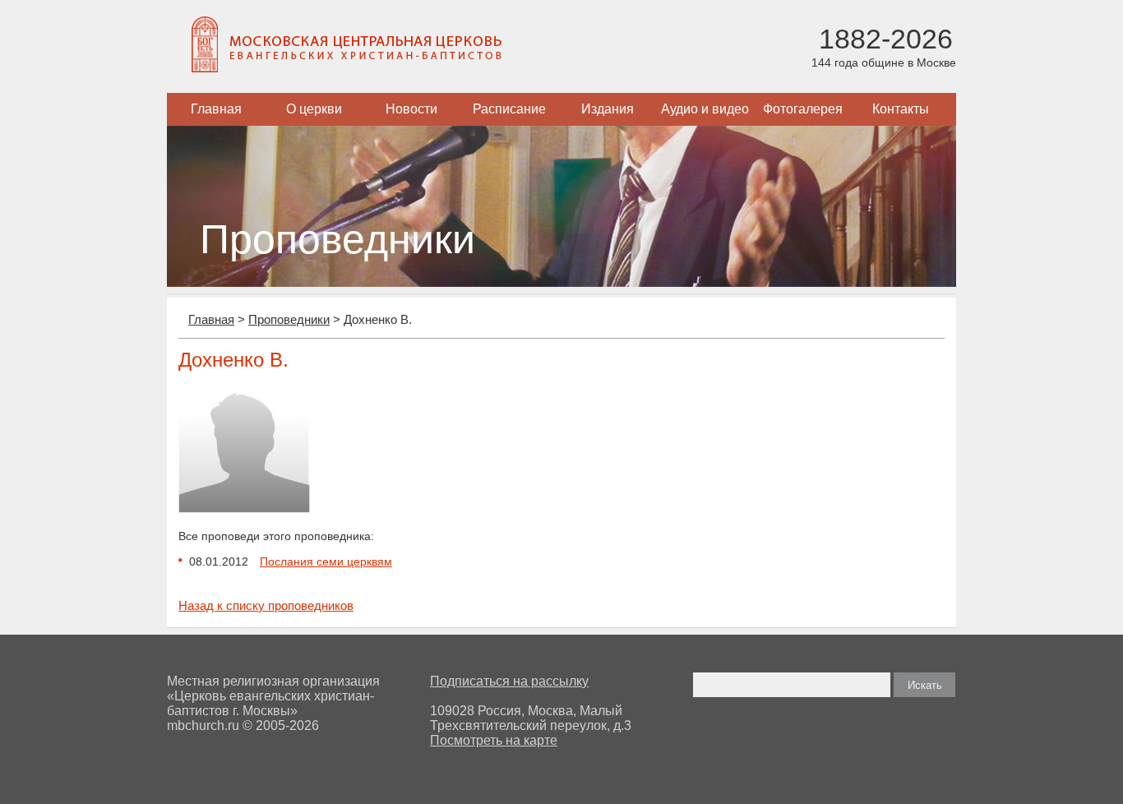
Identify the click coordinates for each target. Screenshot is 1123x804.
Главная (216, 109)
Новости (411, 109)
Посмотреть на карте (493, 740)
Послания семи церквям (326, 561)
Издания (607, 109)
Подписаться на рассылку (509, 681)
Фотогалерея (803, 109)
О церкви (314, 109)
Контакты (900, 109)
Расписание (509, 109)
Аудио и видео (705, 109)
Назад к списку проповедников (266, 605)
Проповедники (289, 319)
